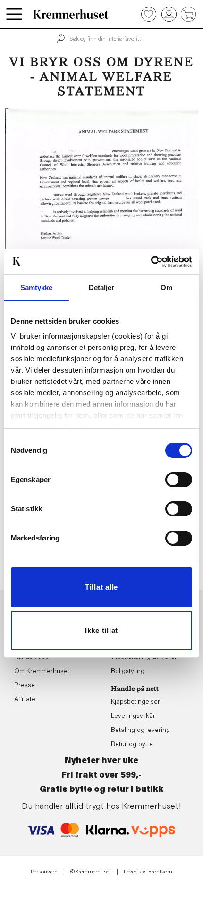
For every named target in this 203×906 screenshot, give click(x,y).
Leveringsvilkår (133, 716)
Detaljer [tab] (102, 287)
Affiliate (24, 700)
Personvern (44, 872)
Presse (24, 685)
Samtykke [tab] (36, 287)
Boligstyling (127, 671)
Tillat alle (101, 587)
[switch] (178, 479)
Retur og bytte (132, 744)
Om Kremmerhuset (41, 671)
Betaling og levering (140, 730)
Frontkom (160, 872)
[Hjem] (71, 14)
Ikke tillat (101, 630)
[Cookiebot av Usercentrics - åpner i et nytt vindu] (151, 262)
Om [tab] (166, 287)
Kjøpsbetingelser (135, 702)
